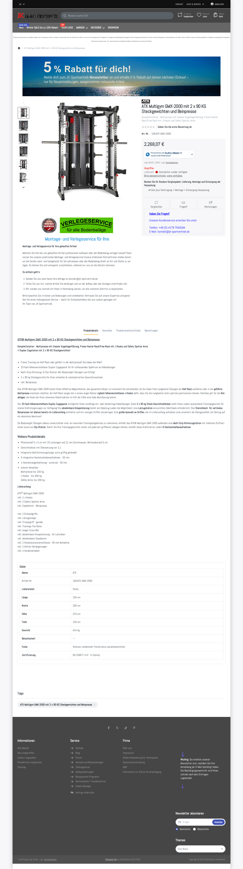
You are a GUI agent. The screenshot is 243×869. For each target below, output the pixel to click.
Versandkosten (171, 162)
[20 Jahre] (121, 75)
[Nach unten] (23, 187)
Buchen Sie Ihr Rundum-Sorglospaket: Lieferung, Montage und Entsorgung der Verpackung (182, 183)
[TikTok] (125, 727)
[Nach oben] (23, 103)
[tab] (90, 330)
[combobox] (22, 4)
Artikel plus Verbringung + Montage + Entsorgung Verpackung (178, 190)
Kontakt (179, 4)
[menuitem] (21, 28)
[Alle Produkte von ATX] (146, 101)
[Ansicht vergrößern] (84, 152)
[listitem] (84, 152)
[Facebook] (108, 727)
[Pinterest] (134, 727)
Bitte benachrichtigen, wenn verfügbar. (163, 175)
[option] (23, 113)
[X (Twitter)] (117, 727)
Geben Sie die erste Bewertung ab (175, 127)
